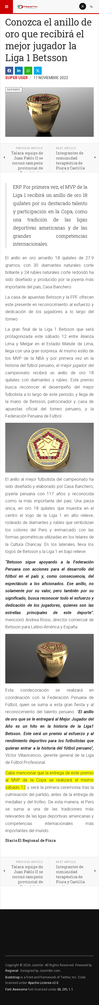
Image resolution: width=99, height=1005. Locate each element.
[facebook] (9, 71)
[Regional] (26, 6)
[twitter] (38, 71)
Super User (16, 78)
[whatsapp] (28, 71)
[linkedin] (19, 71)
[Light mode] (82, 6)
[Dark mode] (91, 6)
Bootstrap (12, 977)
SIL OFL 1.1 (65, 989)
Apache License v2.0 (43, 983)
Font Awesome (16, 989)
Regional (11, 971)
